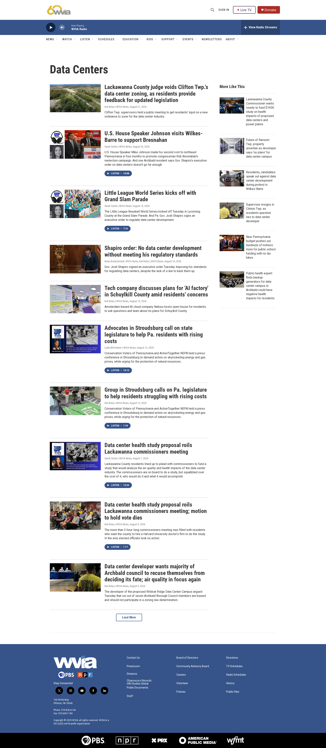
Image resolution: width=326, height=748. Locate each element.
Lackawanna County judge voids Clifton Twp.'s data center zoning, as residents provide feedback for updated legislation (156, 94)
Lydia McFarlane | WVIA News (120, 347)
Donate (270, 10)
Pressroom (133, 666)
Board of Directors (187, 657)
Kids (150, 39)
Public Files (232, 691)
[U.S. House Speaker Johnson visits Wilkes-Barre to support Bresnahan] (75, 144)
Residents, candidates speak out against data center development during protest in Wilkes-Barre (261, 180)
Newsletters (212, 39)
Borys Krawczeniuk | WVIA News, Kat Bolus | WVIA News (134, 261)
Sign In (223, 9)
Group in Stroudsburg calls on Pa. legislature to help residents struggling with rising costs (156, 393)
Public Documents (137, 687)
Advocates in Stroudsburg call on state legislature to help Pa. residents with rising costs (154, 334)
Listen (85, 39)
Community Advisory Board (192, 666)
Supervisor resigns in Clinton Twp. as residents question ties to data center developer (260, 213)
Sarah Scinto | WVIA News (118, 146)
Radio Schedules (236, 674)
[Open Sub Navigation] (56, 39)
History (230, 683)
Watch (67, 39)
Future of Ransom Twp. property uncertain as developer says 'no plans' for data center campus (261, 148)
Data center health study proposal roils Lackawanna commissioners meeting (148, 448)
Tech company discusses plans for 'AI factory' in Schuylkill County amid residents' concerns (156, 291)
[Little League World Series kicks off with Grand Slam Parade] (75, 204)
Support (168, 39)
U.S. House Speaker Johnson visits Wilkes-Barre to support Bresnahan (154, 136)
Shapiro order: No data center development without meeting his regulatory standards (153, 251)
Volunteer (182, 683)
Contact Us (133, 657)
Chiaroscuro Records (139, 680)
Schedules (106, 39)
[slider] (68, 27)
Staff (130, 696)
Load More (129, 617)
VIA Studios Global (137, 683)
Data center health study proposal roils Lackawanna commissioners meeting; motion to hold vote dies (156, 511)
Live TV (245, 10)
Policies (180, 691)
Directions (232, 657)
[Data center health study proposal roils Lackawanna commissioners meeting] (75, 456)
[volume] (62, 27)
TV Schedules (234, 666)
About (230, 39)
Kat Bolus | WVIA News (116, 106)
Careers (181, 674)
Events (188, 39)
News (50, 39)
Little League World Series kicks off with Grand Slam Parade (150, 196)
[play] (51, 27)
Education (130, 39)
